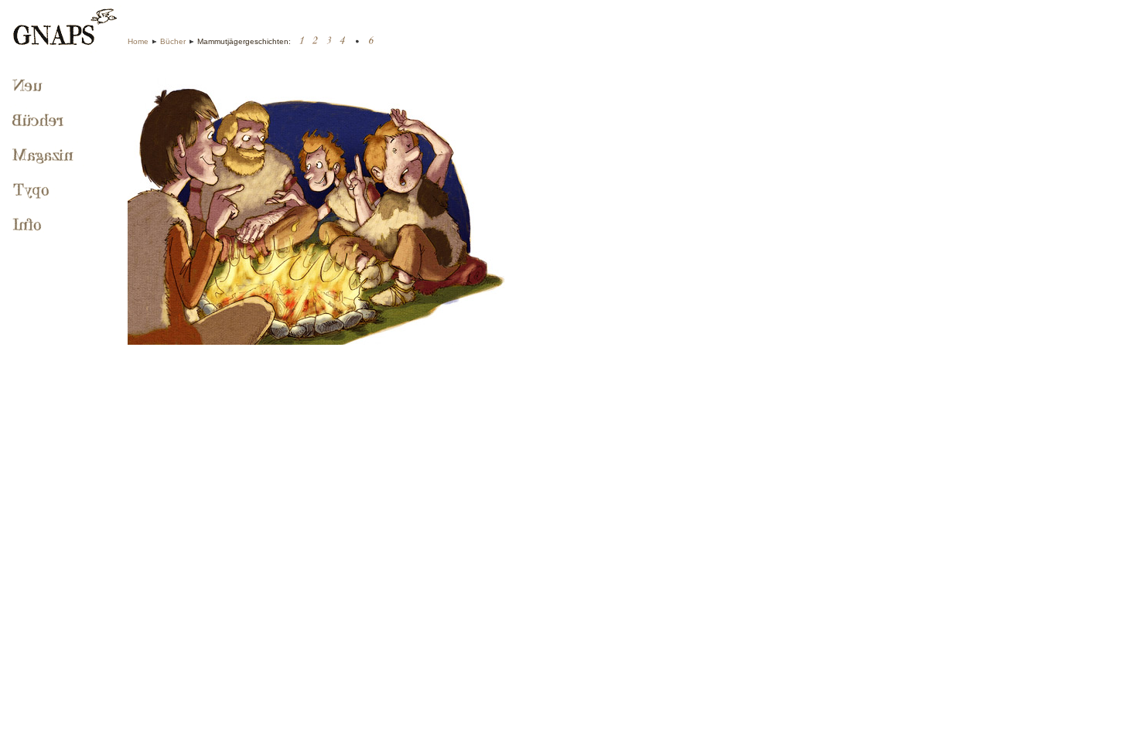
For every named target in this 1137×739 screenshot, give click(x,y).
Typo (32, 191)
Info (29, 225)
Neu (27, 86)
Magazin (45, 156)
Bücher (173, 41)
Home (138, 41)
